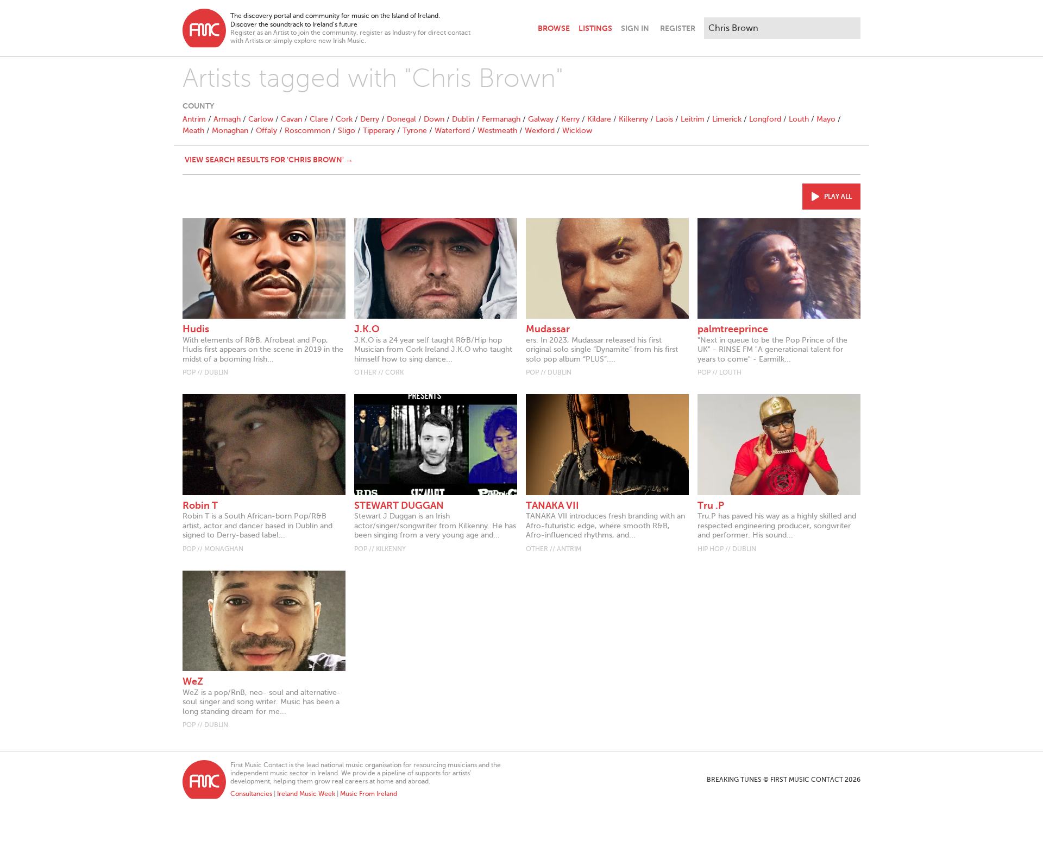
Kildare (599, 119)
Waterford (452, 131)
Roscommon (307, 131)
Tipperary (379, 131)
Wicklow (577, 131)
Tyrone (415, 131)
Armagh (227, 119)
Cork (344, 119)
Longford (765, 119)
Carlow (260, 119)
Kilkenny (633, 119)
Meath (193, 131)
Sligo (346, 131)
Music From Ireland (368, 794)
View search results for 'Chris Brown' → (269, 159)
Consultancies (251, 794)
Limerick (727, 119)
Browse (554, 28)
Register (677, 28)
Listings (595, 28)
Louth (799, 119)
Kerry (570, 119)
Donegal (401, 119)
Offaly (266, 131)
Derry (369, 119)
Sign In (635, 28)
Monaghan (230, 131)
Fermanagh (501, 119)
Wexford (540, 131)
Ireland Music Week (306, 794)
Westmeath (497, 131)
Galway (541, 119)
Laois (664, 119)
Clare (319, 119)
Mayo (825, 119)
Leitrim (693, 119)
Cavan (291, 119)
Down (434, 119)
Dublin (463, 119)
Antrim (194, 119)
